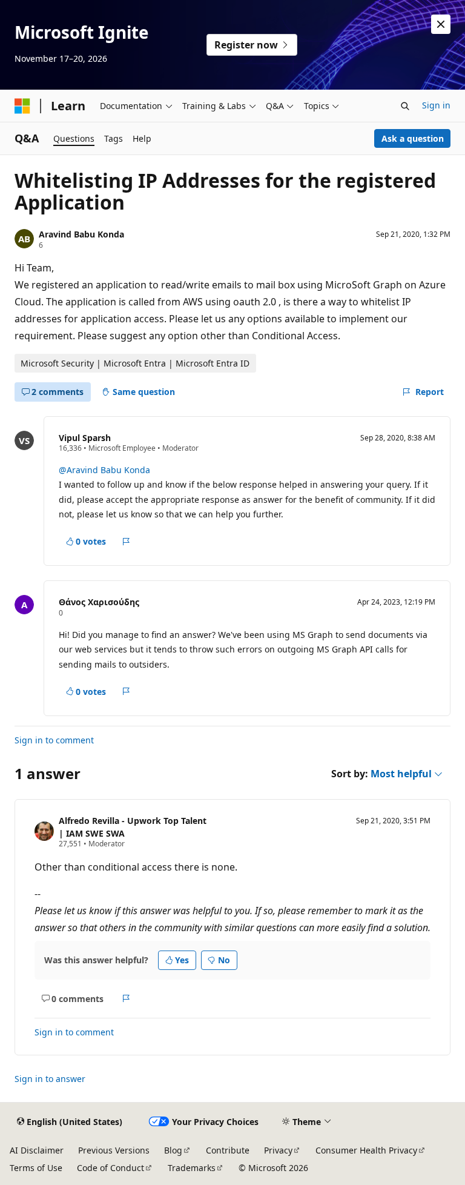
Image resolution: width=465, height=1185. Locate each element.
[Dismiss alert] (440, 24)
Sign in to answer (50, 1078)
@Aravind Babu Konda (104, 470)
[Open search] (405, 106)
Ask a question (412, 138)
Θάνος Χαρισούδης (99, 602)
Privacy (278, 1150)
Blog (173, 1150)
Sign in (436, 105)
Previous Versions (114, 1150)
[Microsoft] (22, 106)
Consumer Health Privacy (366, 1150)
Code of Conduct (110, 1167)
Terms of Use (36, 1167)
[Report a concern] (126, 541)
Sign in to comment (54, 740)
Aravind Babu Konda (81, 234)
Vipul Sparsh (85, 437)
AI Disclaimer (37, 1150)
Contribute (227, 1150)
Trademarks (192, 1167)
